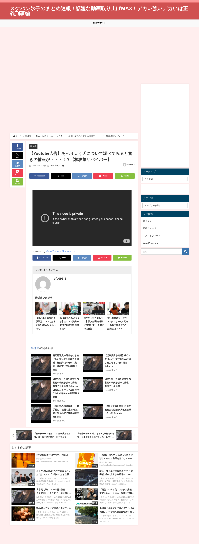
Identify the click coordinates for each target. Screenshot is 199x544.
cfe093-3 (131, 165)
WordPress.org (150, 243)
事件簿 (33, 146)
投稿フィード (149, 228)
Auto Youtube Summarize (60, 251)
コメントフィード (151, 236)
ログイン (147, 221)
